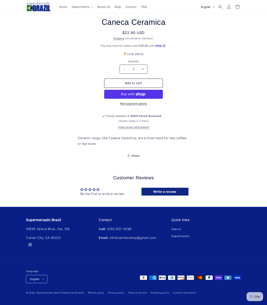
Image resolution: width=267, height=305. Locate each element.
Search (176, 229)
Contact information (184, 292)
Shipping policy (160, 292)
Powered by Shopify (72, 292)
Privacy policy (116, 292)
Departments (180, 236)
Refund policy (96, 292)
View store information (133, 127)
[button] (82, 7)
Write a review (164, 192)
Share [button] (136, 155)
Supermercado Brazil (48, 292)
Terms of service (137, 292)
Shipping (118, 38)
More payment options (133, 103)
